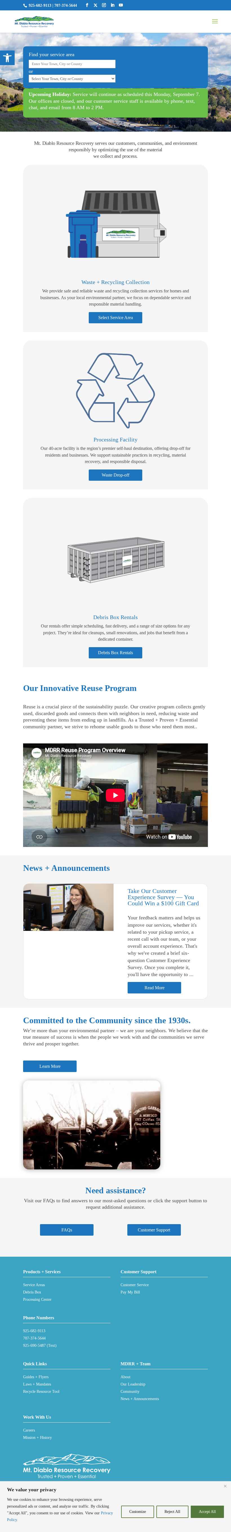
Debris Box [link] (32, 1292)
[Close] (225, 1486)
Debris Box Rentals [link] (115, 652)
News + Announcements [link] (140, 1399)
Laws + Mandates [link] (37, 1384)
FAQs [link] (66, 1230)
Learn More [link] (50, 1066)
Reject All (172, 1512)
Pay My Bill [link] (130, 1292)
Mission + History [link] (37, 1437)
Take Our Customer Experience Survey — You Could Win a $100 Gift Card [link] (163, 897)
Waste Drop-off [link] (115, 475)
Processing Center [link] (37, 1299)
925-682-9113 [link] (40, 5)
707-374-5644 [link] (65, 5)
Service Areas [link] (34, 1285)
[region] (115, 1506)
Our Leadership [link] (133, 1384)
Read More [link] (155, 987)
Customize (137, 1512)
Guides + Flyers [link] (35, 1377)
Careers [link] (29, 1430)
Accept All (207, 1512)
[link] (7, 58)
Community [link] (130, 1391)
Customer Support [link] (154, 1230)
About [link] (125, 1377)
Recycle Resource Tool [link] (41, 1391)
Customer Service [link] (135, 1285)
